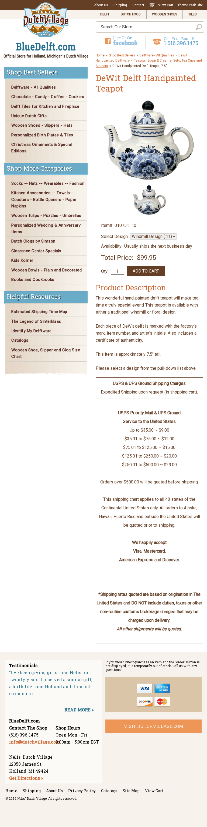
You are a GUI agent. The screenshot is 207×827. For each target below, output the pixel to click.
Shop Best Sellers (122, 55)
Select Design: (115, 236)
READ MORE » (79, 709)
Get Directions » (26, 778)
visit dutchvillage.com (153, 726)
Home (100, 55)
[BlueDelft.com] (46, 30)
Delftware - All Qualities (156, 55)
